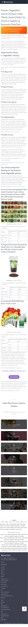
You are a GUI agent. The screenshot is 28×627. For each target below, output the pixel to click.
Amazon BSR (7, 388)
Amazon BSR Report (5, 607)
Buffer (17, 521)
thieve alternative (16, 390)
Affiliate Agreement (5, 580)
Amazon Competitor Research (7, 595)
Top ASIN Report (4, 605)
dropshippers (17, 131)
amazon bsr (4, 49)
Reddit (6, 521)
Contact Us (3, 588)
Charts (2, 570)
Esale (2, 617)
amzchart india (17, 162)
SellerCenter (11, 41)
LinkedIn (22, 521)
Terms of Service (4, 586)
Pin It (26, 521)
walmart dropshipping (17, 367)
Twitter (2, 521)
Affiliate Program (4, 579)
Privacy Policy (3, 584)
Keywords (3, 569)
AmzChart (5, 41)
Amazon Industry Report (6, 609)
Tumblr (10, 521)
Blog (2, 604)
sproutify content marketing (18, 186)
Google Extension (4, 594)
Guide (2, 600)
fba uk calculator (4, 64)
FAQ (2, 590)
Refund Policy (3, 582)
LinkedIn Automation (5, 615)
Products (2, 567)
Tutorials (2, 602)
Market (2, 572)
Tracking (2, 574)
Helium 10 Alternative (5, 592)
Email (14, 521)
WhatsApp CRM (4, 613)
